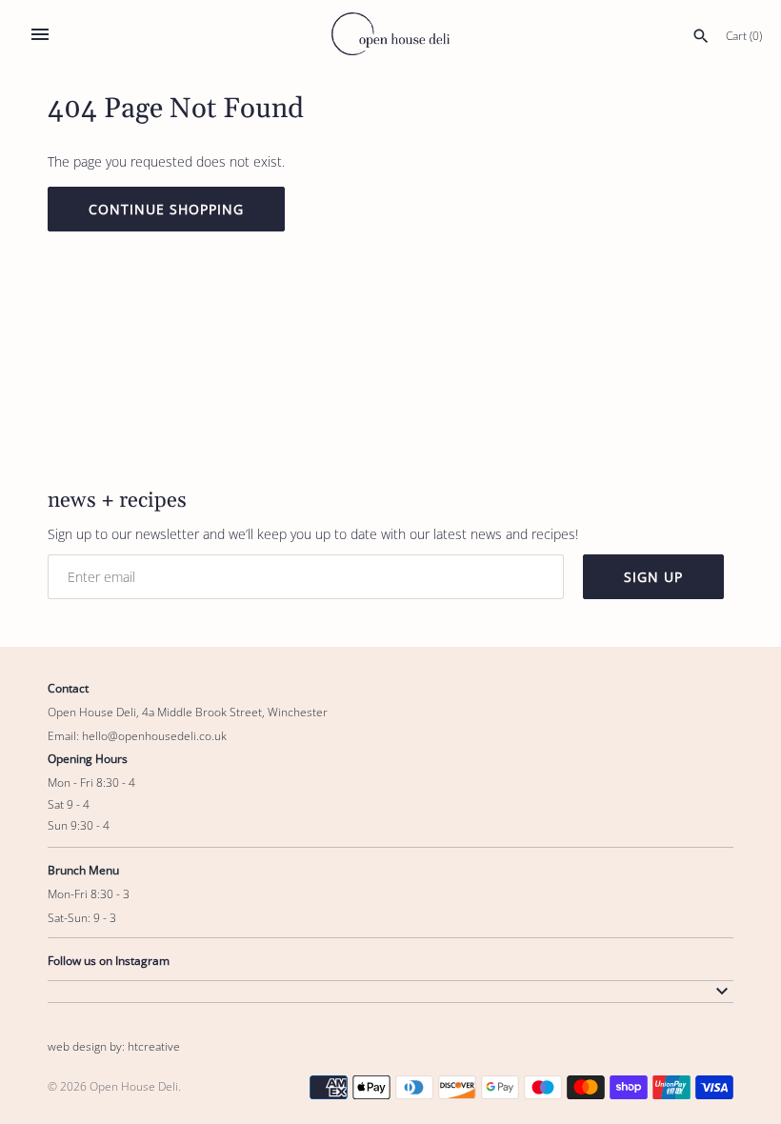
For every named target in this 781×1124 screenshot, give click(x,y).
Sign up (653, 577)
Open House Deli (134, 1086)
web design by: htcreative (114, 1046)
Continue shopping (166, 209)
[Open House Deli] (391, 33)
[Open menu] (40, 34)
